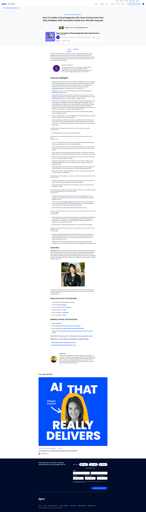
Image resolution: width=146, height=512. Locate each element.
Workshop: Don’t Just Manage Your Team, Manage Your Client (76, 336)
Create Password (101, 475)
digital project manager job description (73, 328)
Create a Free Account (133, 3)
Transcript (75, 49)
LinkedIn (68, 307)
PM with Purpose (81, 53)
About (40, 505)
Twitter (65, 309)
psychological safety (57, 88)
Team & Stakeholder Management (72, 14)
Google (94, 464)
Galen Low (68, 27)
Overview (69, 49)
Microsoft (104, 464)
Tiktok (64, 315)
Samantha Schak (82, 27)
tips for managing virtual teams (71, 325)
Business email (88, 475)
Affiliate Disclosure (82, 505)
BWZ (52, 507)
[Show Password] (106, 478)
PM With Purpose (61, 304)
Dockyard (77, 109)
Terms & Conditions (63, 505)
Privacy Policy (104, 481)
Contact (45, 505)
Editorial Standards (53, 505)
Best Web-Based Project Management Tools (64, 345)
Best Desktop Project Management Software (64, 342)
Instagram (66, 312)
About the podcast (57, 323)
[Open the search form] (143, 4)
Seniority (75, 475)
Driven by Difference (68, 201)
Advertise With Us (92, 505)
